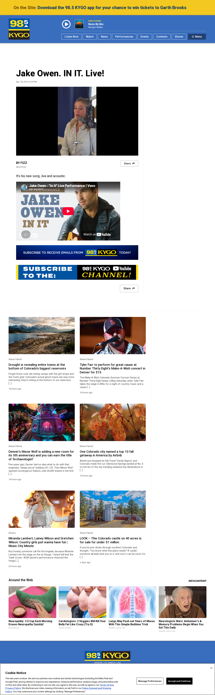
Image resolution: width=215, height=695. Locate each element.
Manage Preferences (149, 681)
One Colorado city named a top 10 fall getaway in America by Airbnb (107, 453)
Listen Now (71, 36)
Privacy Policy (13, 688)
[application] (77, 121)
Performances (124, 36)
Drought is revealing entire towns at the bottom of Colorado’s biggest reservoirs (37, 366)
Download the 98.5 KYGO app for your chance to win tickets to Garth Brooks (112, 7)
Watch (90, 36)
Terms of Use (107, 685)
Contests (161, 36)
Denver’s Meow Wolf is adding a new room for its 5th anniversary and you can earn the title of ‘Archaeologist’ (41, 455)
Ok (211, 668)
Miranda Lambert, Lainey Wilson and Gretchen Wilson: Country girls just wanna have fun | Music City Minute (41, 542)
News (104, 36)
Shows (179, 36)
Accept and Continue (179, 681)
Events (145, 36)
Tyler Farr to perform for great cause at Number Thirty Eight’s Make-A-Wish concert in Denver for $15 (112, 368)
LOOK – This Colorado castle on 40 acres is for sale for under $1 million (110, 540)
